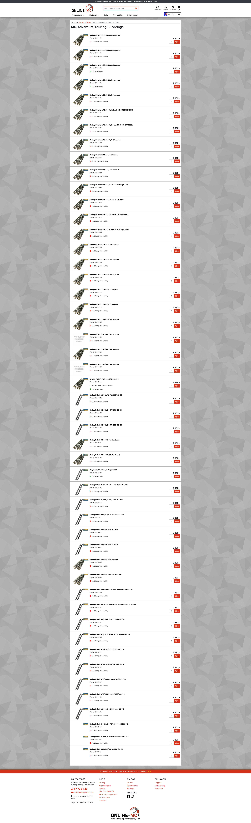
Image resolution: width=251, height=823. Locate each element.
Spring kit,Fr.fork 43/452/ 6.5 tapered (104, 364)
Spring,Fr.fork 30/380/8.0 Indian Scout (105, 455)
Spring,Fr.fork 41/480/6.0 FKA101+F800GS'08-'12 (109, 739)
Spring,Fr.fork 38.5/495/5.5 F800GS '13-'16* (107, 515)
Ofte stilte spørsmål (106, 799)
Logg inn (158, 790)
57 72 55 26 (80, 796)
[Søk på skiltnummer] (179, 14)
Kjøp (177, 42)
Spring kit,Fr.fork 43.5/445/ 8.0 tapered (105, 140)
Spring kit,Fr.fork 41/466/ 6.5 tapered (104, 274)
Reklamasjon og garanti (107, 802)
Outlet (106, 15)
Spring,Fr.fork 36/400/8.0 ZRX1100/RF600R (107, 619)
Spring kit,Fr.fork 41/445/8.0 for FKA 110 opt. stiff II (109, 230)
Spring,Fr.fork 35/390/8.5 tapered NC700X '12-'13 (109, 485)
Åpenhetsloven (132, 793)
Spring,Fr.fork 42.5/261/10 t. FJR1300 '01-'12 (107, 649)
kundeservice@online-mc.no (83, 799)
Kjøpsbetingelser (105, 793)
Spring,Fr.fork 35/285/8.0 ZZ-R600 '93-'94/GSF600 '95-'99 (113, 604)
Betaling (102, 790)
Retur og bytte (104, 805)
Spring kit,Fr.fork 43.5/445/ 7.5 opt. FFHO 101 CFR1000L (111, 125)
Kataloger (130, 796)
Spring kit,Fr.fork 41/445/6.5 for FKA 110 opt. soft (109, 185)
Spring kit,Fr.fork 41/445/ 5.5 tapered (104, 155)
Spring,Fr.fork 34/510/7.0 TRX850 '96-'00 (106, 395)
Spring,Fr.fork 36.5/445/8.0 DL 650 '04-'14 (106, 754)
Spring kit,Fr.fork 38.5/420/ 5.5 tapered (105, 35)
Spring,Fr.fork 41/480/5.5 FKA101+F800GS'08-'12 (109, 724)
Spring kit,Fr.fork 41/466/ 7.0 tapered (104, 289)
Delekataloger (132, 15)
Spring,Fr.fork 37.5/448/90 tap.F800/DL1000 (107, 694)
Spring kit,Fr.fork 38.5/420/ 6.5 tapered (105, 65)
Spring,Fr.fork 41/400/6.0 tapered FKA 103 (106, 500)
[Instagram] (132, 804)
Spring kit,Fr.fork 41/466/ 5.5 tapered (104, 245)
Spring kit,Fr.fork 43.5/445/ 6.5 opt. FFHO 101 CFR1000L (111, 110)
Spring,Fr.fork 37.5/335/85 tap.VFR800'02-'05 (108, 679)
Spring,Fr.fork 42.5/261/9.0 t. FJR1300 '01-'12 (107, 664)
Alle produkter (77, 15)
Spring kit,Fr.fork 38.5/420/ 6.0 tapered (105, 50)
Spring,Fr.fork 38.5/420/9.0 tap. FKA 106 (105, 574)
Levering (102, 796)
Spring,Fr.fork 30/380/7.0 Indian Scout (104, 440)
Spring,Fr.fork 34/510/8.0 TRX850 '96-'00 (106, 410)
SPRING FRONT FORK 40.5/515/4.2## (104, 379)
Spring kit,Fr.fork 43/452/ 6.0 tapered (104, 349)
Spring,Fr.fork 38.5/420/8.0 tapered (104, 559)
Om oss (130, 790)
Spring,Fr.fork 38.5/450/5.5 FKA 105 (104, 530)
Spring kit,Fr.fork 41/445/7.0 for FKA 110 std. (107, 200)
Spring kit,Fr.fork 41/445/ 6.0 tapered (104, 170)
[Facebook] (128, 804)
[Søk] (136, 8)
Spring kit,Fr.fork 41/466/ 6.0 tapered (104, 259)
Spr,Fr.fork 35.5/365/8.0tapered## (103, 470)
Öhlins (88, 22)
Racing (81, 22)
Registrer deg (160, 793)
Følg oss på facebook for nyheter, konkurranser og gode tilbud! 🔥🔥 (125, 779)
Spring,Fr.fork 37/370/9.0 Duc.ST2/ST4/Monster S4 (110, 634)
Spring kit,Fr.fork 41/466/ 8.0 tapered (104, 319)
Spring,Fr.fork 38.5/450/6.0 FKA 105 (104, 545)
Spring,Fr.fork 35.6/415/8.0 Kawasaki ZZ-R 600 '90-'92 (111, 589)
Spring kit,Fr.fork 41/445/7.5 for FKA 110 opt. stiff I (109, 215)
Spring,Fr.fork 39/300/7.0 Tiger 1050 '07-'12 (107, 709)
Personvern (159, 796)
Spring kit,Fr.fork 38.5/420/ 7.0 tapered (105, 80)
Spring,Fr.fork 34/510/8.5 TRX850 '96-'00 (106, 425)
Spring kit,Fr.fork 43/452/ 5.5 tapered (104, 334)
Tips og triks (117, 15)
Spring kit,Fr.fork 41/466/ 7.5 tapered (104, 304)
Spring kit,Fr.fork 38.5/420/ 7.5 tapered (105, 95)
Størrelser (102, 807)
